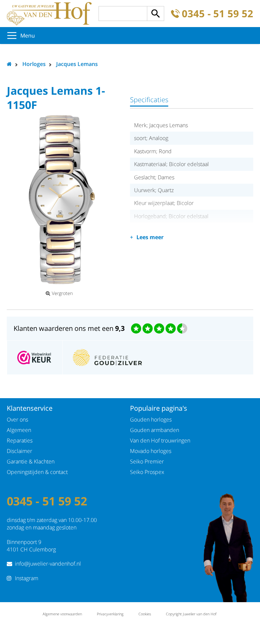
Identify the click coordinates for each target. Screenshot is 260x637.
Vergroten (62, 293)
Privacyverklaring (110, 613)
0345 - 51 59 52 (217, 14)
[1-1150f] (61, 199)
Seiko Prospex (147, 472)
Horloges (34, 64)
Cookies (144, 613)
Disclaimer (19, 451)
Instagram (26, 578)
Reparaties (19, 440)
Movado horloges (150, 451)
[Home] (49, 13)
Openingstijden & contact (37, 472)
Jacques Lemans (77, 64)
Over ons (17, 419)
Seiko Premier (147, 461)
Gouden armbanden (154, 430)
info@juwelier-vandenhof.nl (48, 563)
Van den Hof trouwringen (160, 440)
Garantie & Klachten (31, 461)
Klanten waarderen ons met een (69, 328)
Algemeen (19, 430)
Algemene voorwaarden (62, 613)
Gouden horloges (151, 419)
